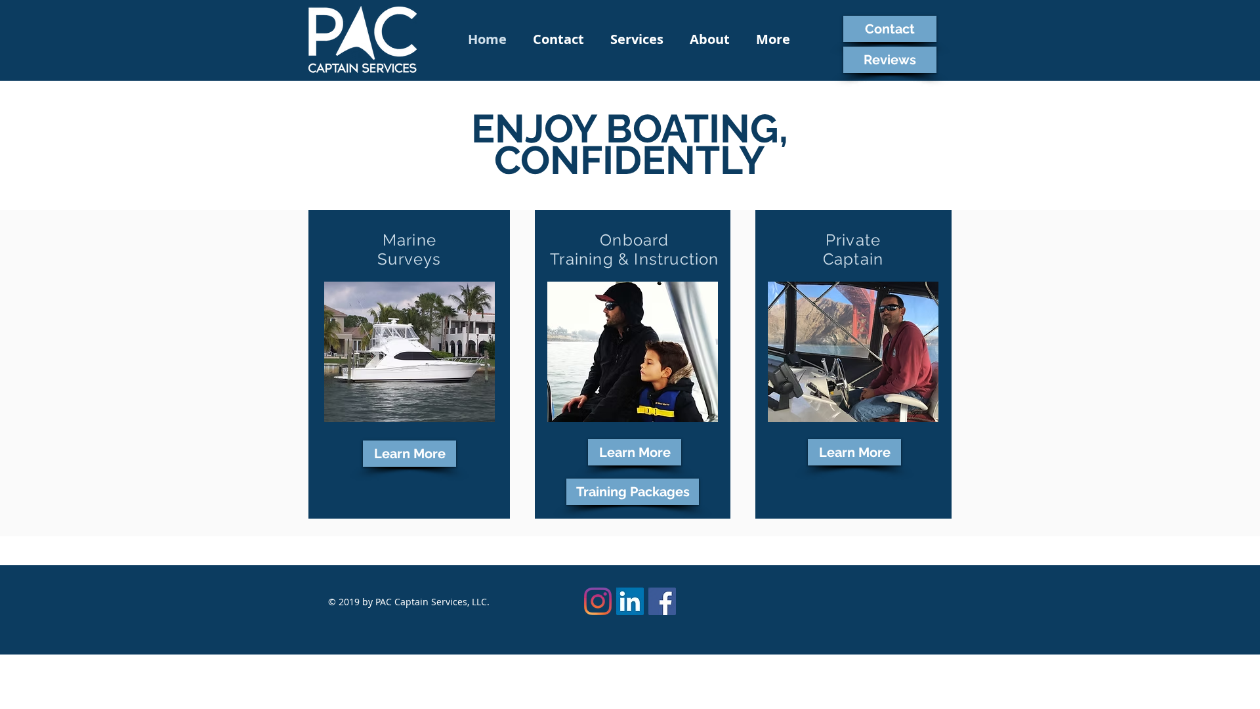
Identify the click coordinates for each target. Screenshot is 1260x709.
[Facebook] (662, 601)
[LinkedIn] (630, 601)
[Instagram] (598, 601)
